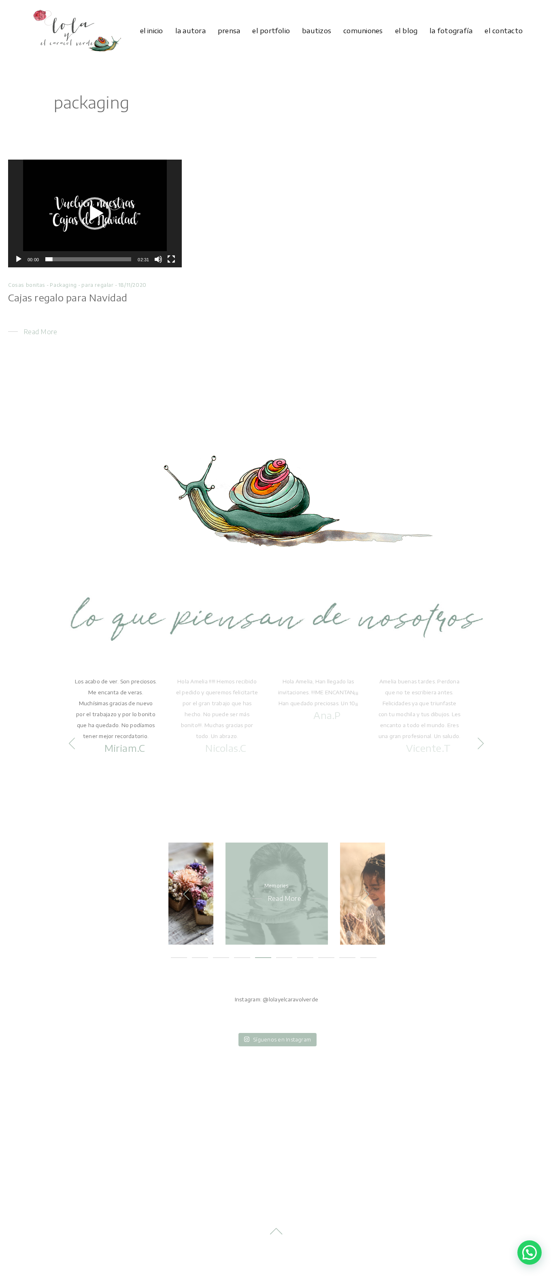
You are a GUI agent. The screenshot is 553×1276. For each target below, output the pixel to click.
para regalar (97, 285)
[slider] (88, 259)
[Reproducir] (19, 259)
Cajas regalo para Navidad (67, 297)
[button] (95, 213)
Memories (276, 886)
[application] (95, 213)
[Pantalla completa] (171, 259)
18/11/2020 (132, 285)
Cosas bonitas (26, 285)
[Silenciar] (158, 259)
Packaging (63, 285)
